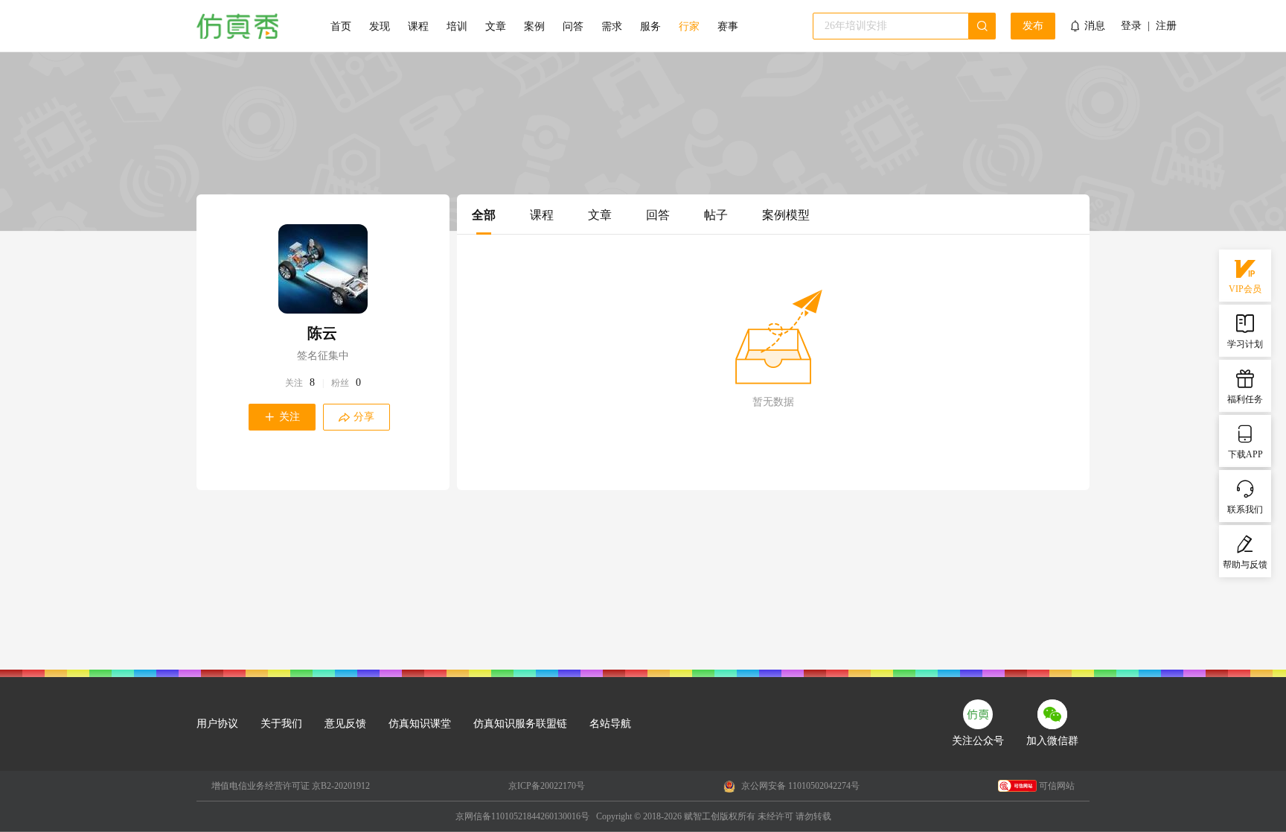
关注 (294, 383)
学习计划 (1245, 344)
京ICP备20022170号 (546, 786)
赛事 (727, 26)
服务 (650, 26)
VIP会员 (1245, 289)
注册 (1166, 26)
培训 (457, 26)
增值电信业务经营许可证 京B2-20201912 (290, 786)
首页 (340, 26)
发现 (379, 26)
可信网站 (1057, 786)
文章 (495, 26)
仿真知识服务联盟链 (520, 723)
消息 (1094, 25)
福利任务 (1245, 399)
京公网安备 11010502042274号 (799, 786)
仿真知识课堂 (419, 723)
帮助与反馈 (1245, 564)
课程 (418, 26)
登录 (1131, 26)
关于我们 (281, 723)
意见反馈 (345, 723)
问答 (573, 26)
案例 (534, 26)
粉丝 (340, 383)
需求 (611, 26)
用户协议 (217, 723)
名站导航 (610, 723)
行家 (689, 26)
